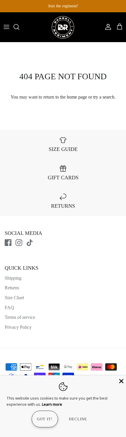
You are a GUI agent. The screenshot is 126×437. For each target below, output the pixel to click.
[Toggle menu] (6, 26)
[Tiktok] (29, 242)
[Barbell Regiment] (63, 27)
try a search (103, 96)
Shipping (13, 278)
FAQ (9, 307)
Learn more (52, 404)
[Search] (19, 26)
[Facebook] (8, 242)
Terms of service (20, 317)
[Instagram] (19, 242)
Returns (12, 287)
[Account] (106, 26)
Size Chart (14, 297)
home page (77, 96)
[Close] (121, 380)
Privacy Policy (18, 327)
